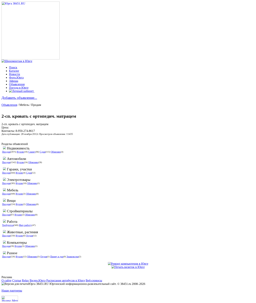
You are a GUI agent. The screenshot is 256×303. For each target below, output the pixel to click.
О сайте (6, 280)
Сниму (31, 151)
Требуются (7, 225)
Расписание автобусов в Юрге (65, 280)
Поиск (13, 67)
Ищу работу (25, 225)
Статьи (16, 280)
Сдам (42, 151)
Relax (25, 280)
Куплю (20, 151)
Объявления (17, 84)
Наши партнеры (11, 290)
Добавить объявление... (19, 98)
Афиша (13, 80)
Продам (6, 151)
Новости (14, 74)
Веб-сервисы (94, 280)
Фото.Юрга (16, 77)
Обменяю (56, 151)
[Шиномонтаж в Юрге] (16, 61)
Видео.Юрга (38, 280)
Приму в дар (56, 256)
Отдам (29, 235)
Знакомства (73, 256)
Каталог (14, 70)
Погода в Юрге (18, 87)
